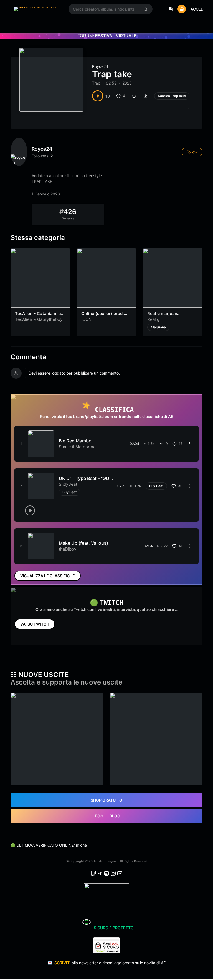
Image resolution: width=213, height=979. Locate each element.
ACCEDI (198, 9)
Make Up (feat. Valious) (83, 543)
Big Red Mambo (75, 440)
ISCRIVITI (62, 962)
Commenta (28, 357)
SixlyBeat (68, 484)
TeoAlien (23, 319)
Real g (153, 319)
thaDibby (67, 549)
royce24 (42, 149)
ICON (86, 319)
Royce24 (100, 66)
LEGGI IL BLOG (106, 816)
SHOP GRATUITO (106, 800)
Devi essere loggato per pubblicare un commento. (74, 373)
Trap (96, 83)
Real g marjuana (163, 313)
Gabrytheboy (49, 319)
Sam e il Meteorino (77, 446)
